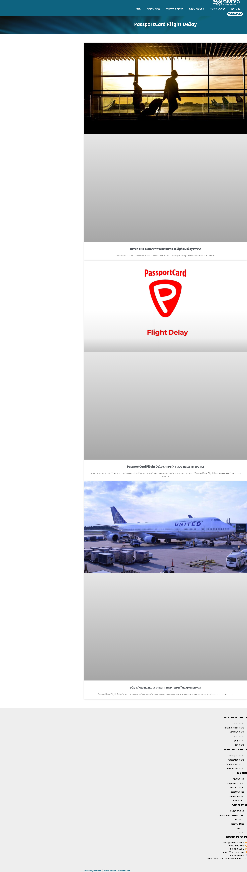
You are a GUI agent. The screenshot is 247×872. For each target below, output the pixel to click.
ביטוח (241, 832)
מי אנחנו (235, 9)
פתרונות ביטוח (196, 9)
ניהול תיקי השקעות (235, 783)
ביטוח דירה (239, 723)
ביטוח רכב (239, 744)
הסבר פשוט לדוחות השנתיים (231, 815)
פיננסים (240, 828)
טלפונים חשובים (237, 811)
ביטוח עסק (239, 740)
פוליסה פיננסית (237, 787)
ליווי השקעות (238, 779)
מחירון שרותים (237, 823)
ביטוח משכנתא (237, 732)
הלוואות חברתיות (236, 796)
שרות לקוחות (153, 9)
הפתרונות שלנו (217, 9)
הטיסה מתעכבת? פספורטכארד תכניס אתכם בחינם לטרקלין (165, 687)
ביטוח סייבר (239, 736)
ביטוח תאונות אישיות (235, 768)
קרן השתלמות (237, 791)
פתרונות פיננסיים (174, 9)
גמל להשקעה (238, 800)
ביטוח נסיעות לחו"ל (235, 764)
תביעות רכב (238, 819)
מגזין (138, 9)
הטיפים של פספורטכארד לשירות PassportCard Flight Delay (165, 467)
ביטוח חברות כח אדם (234, 727)
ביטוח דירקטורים (236, 755)
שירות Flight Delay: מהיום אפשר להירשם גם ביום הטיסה (165, 249)
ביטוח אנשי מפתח (236, 759)
